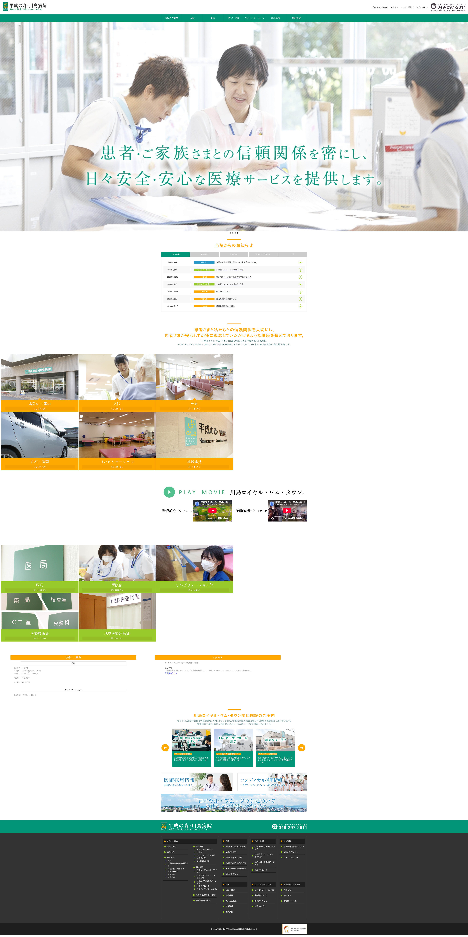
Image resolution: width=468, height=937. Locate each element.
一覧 (293, 254)
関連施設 (199, 867)
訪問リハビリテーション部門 (265, 848)
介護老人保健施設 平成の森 (207, 871)
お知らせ (204, 254)
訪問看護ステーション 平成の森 (207, 876)
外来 (213, 18)
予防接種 (229, 912)
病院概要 (170, 858)
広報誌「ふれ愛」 (263, 254)
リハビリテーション (255, 18)
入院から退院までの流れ (236, 847)
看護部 (199, 852)
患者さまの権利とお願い (206, 895)
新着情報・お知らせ (292, 884)
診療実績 (171, 877)
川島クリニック (203, 886)
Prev (3, 126)
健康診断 (229, 906)
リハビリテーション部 (206, 855)
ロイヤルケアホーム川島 (207, 889)
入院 (192, 18)
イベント (234, 254)
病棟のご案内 (231, 852)
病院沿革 (171, 874)
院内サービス (173, 872)
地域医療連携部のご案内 (236, 863)
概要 (169, 860)
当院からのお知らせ (379, 7)
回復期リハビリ (261, 895)
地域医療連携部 (203, 861)
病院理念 (170, 852)
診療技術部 (201, 858)
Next (465, 126)
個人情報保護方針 (203, 900)
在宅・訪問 (233, 18)
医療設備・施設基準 (176, 869)
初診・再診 (230, 890)
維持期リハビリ (261, 901)
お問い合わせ (422, 7)
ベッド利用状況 (407, 7)
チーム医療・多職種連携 (236, 868)
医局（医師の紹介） (205, 849)
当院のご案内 (171, 18)
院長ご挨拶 (171, 847)
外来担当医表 (231, 901)
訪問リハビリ (260, 906)
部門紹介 (199, 847)
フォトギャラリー (291, 858)
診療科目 (229, 895)
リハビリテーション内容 (265, 890)
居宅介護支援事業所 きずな (207, 882)
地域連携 (275, 18)
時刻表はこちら (171, 673)
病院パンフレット (233, 874)
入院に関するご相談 (234, 858)
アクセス (394, 7)
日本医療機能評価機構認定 (178, 864)
